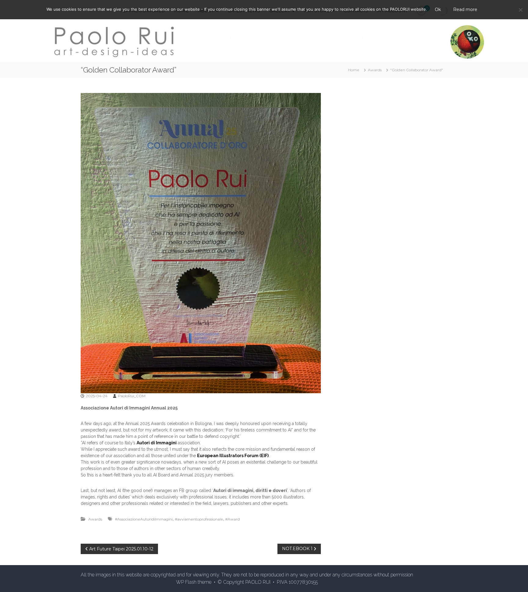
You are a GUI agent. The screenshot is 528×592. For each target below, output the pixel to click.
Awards (375, 70)
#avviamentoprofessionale (199, 519)
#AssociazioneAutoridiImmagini (144, 519)
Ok (438, 9)
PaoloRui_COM (131, 396)
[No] (520, 10)
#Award (232, 519)
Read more (465, 9)
